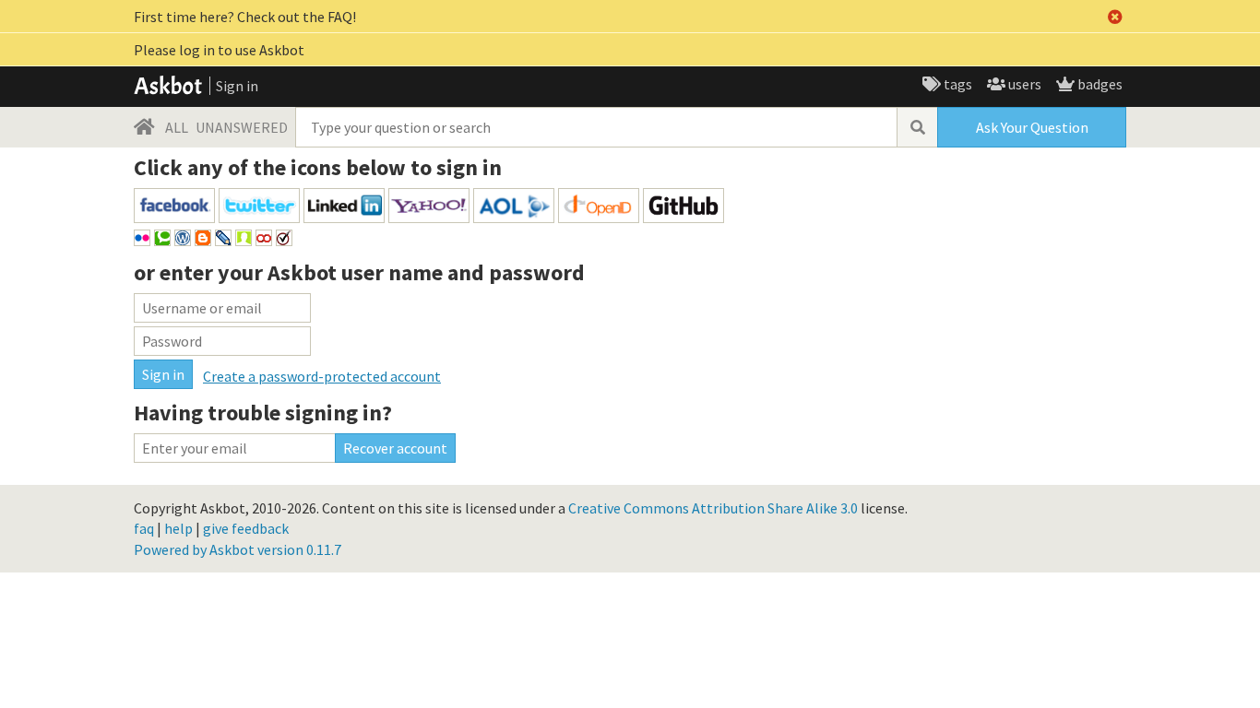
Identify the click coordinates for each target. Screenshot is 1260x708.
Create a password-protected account (322, 376)
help (178, 528)
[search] (917, 127)
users (1023, 84)
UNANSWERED (242, 127)
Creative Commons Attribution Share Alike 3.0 (713, 508)
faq (144, 528)
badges (1099, 84)
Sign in (237, 86)
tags (956, 84)
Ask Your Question (1032, 127)
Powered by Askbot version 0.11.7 (237, 549)
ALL (176, 127)
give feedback (246, 528)
